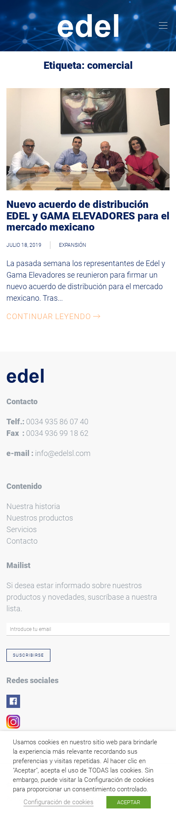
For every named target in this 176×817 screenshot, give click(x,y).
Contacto (22, 540)
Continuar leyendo (48, 316)
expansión (72, 245)
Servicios (21, 529)
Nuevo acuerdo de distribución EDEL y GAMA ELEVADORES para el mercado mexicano (88, 215)
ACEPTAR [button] (128, 802)
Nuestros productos (39, 517)
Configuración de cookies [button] (58, 802)
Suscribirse (28, 655)
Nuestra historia (33, 506)
